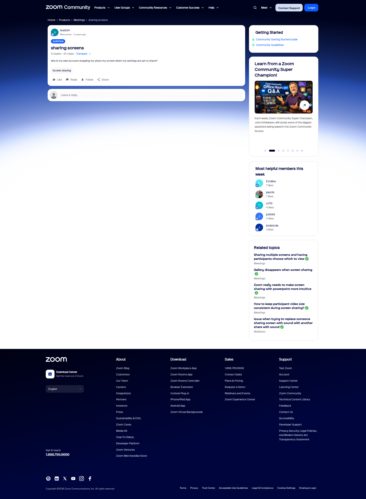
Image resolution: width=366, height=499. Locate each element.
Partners (121, 399)
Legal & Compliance (262, 487)
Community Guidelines (270, 45)
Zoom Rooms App (181, 374)
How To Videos (125, 437)
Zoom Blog (122, 368)
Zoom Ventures (125, 449)
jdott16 (270, 192)
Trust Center (208, 487)
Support (285, 359)
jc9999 (270, 214)
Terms (183, 487)
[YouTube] (73, 478)
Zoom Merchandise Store (131, 455)
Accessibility (286, 418)
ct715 (269, 203)
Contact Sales (233, 374)
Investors (121, 405)
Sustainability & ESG (128, 418)
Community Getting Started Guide (277, 39)
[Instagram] (81, 478)
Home (51, 20)
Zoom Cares (123, 424)
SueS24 (65, 30)
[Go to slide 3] (276, 150)
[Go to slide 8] (302, 150)
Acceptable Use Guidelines (233, 487)
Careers (121, 387)
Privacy (194, 487)
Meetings (79, 20)
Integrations (123, 393)
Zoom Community (290, 393)
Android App (177, 405)
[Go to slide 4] (283, 150)
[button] (84, 54)
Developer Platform (128, 443)
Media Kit (121, 431)
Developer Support (290, 424)
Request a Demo (235, 387)
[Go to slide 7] (297, 150)
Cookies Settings (286, 487)
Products (64, 20)
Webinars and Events (237, 393)
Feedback (285, 405)
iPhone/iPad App (180, 399)
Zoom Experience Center (240, 399)
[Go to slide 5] (288, 150)
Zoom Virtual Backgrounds (186, 412)
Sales (229, 359)
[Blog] (48, 478)
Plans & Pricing (234, 380)
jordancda (272, 225)
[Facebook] (89, 478)
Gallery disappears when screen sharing (283, 270)
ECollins (271, 181)
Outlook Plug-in (179, 393)
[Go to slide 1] (265, 150)
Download (178, 359)
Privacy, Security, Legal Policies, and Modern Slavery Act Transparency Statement (298, 435)
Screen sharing (62, 70)
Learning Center (289, 387)
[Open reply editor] (146, 95)
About (121, 359)
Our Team (122, 380)
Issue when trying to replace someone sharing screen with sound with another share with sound (283, 323)
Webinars (259, 331)
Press (119, 412)
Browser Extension (181, 387)
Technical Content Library (294, 399)
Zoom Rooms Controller (185, 380)
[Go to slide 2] (270, 150)
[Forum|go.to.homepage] (68, 7)
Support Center (288, 380)
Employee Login (307, 487)
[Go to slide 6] (293, 150)
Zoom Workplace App (183, 368)
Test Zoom (285, 368)
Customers (123, 374)
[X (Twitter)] (64, 478)
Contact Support (289, 8)
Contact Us (286, 412)
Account (284, 374)
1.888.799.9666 (57, 454)
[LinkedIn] (56, 478)
